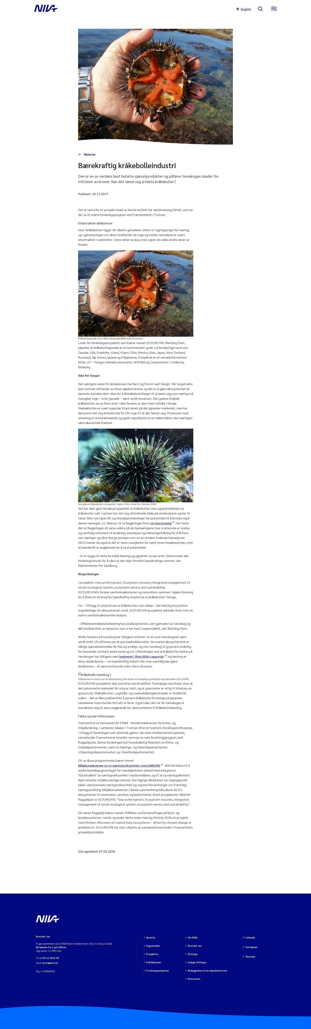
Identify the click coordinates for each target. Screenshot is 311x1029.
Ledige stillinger (197, 962)
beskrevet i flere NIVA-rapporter (141, 656)
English (246, 9)
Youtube (250, 956)
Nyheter (89, 154)
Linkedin (250, 937)
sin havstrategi (161, 523)
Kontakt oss (195, 945)
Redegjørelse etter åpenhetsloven (207, 970)
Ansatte (151, 937)
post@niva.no (50, 962)
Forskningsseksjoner (157, 970)
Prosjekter (152, 954)
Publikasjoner (153, 962)
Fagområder (153, 945)
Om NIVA (192, 937)
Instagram (252, 947)
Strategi (192, 954)
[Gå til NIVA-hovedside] (131, 9)
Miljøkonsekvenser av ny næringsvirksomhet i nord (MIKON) (119, 765)
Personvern (194, 978)
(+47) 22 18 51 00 (49, 957)
